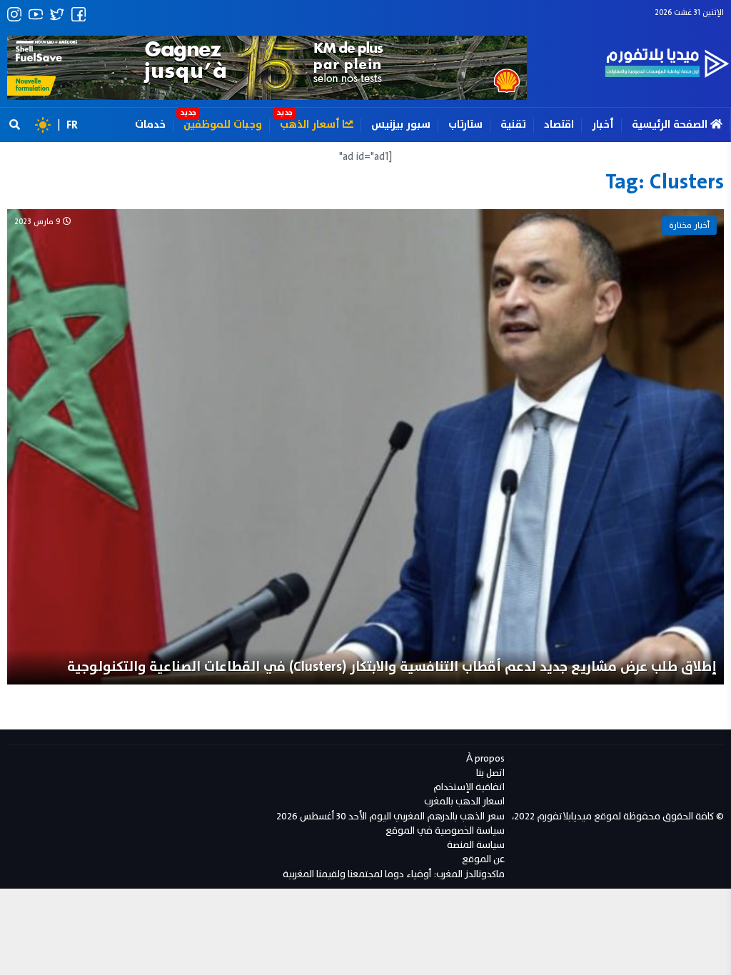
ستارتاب (465, 124)
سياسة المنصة (476, 845)
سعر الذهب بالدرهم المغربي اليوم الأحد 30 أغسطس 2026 (390, 816)
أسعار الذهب (311, 124)
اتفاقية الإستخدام (469, 787)
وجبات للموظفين (222, 124)
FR (72, 125)
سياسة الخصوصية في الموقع (445, 830)
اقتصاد (559, 124)
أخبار (603, 124)
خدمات (150, 124)
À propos (485, 758)
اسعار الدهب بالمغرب (464, 801)
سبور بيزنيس (400, 124)
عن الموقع (483, 859)
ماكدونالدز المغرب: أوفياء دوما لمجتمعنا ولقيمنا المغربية (394, 874)
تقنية (513, 124)
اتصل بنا (490, 772)
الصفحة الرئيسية (671, 124)
